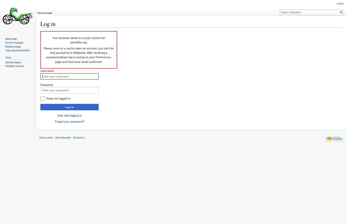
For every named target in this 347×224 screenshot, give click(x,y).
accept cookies (91, 38)
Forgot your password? (69, 121)
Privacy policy (46, 137)
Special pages (13, 62)
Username (47, 70)
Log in (69, 107)
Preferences (103, 57)
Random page (13, 46)
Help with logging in (69, 115)
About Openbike (63, 137)
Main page (11, 39)
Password (46, 84)
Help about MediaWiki (17, 50)
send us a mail (62, 48)
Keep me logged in (58, 98)
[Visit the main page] (18, 16)
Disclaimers (79, 137)
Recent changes (14, 42)
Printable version (14, 66)
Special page (44, 12)
